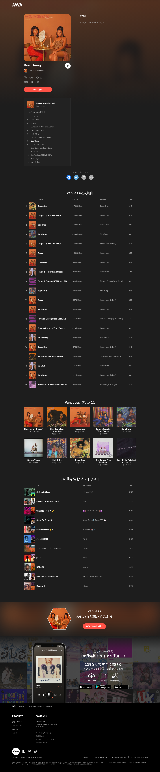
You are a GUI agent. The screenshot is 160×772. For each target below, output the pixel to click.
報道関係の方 (40, 736)
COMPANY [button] (41, 716)
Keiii (84, 501)
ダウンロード (17, 721)
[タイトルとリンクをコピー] (83, 177)
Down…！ (40, 586)
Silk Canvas (104, 272)
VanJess (40, 70)
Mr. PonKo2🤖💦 (89, 529)
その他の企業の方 (41, 742)
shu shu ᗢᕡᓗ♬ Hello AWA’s (93, 576)
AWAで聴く (38, 89)
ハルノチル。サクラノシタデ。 (49, 548)
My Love (41, 365)
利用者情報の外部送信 (119, 757)
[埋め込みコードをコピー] (91, 177)
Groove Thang (33, 460)
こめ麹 (85, 548)
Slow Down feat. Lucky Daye (41, 148)
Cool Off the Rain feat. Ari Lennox (126, 461)
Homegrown (104, 215)
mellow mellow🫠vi (44, 529)
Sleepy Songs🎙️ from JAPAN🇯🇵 (94, 520)
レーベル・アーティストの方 (45, 739)
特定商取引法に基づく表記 (139, 757)
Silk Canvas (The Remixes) (103, 461)
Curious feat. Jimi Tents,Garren (42, 127)
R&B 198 (40, 567)
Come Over (35, 116)
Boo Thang (43, 224)
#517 (38, 557)
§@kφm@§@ (88, 492)
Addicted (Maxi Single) (108, 384)
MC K (85, 539)
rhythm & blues (43, 492)
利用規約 (85, 757)
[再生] (68, 66)
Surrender (34, 151)
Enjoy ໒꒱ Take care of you (47, 576)
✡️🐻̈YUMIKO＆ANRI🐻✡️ (92, 510)
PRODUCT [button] (17, 716)
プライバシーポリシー (100, 757)
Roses (33, 123)
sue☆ (85, 557)
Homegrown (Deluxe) (45, 103)
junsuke (85, 567)
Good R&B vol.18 (44, 520)
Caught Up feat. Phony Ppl (41, 137)
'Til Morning (43, 337)
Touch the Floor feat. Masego (50, 271)
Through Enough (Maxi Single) (111, 281)
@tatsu (85, 586)
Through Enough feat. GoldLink (52, 318)
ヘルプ (14, 733)
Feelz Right (35, 158)
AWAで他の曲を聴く (94, 626)
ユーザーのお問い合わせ (43, 733)
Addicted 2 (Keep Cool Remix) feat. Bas (55, 384)
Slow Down (35, 120)
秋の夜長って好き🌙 (45, 510)
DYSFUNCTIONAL (38, 130)
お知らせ (15, 729)
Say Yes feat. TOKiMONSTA (41, 155)
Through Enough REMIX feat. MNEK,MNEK (57, 281)
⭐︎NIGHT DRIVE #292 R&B (47, 501)
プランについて (18, 725)
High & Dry (35, 134)
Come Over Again (37, 144)
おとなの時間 (42, 539)
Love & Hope (36, 162)
